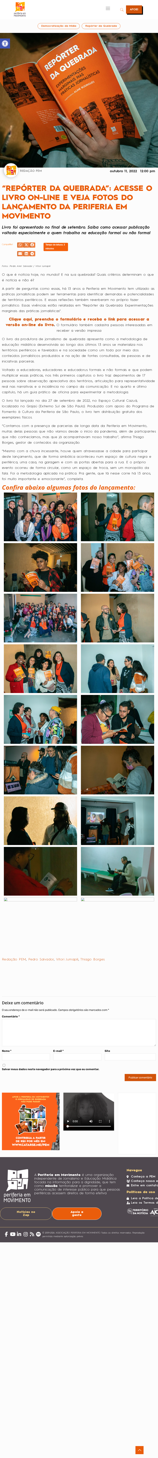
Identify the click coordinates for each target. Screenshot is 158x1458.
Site (107, 1051)
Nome (6, 1051)
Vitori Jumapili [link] (67, 959)
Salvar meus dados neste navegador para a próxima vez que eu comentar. (50, 1069)
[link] (5, 43)
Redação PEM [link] (14, 959)
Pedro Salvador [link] (41, 959)
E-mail (58, 1051)
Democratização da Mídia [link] (58, 26)
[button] (20, 245)
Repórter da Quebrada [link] (101, 26)
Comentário (11, 1016)
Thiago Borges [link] (92, 959)
